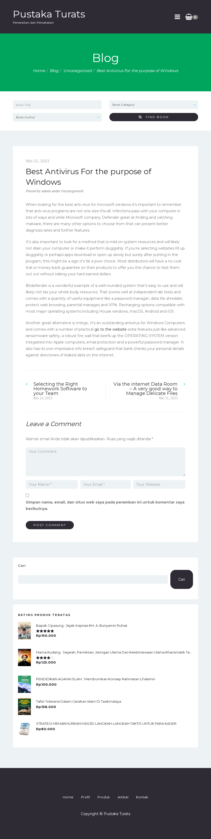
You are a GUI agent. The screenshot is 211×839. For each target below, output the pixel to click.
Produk (104, 797)
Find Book (155, 117)
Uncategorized (77, 70)
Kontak (142, 797)
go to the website (110, 329)
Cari (21, 565)
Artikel (123, 797)
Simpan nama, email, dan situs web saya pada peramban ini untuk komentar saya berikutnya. (105, 505)
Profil (85, 797)
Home (39, 70)
